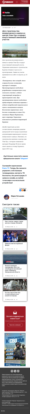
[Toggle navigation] (17, 2)
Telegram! (24, 158)
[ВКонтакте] (20, 190)
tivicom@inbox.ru (20, 405)
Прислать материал (15, 325)
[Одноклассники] (22, 190)
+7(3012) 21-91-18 (15, 396)
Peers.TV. (6, 168)
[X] (25, 190)
